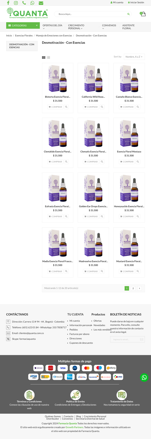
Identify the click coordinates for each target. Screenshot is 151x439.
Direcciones (75, 338)
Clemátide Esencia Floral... (57, 151)
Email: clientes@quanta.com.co (28, 333)
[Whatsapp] (32, 3)
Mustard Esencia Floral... (129, 261)
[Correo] (41, 3)
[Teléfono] (24, 3)
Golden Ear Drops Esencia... (93, 206)
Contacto (68, 416)
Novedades (99, 325)
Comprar (56, 107)
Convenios (109, 25)
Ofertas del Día (52, 25)
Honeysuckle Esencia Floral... (129, 206)
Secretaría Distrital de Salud (90, 419)
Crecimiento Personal (76, 27)
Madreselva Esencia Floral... (93, 261)
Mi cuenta (74, 321)
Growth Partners (74, 427)
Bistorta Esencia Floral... (57, 96)
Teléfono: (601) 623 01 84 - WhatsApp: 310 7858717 (39, 327)
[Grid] (43, 57)
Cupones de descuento (81, 343)
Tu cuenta (75, 314)
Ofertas (97, 321)
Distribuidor (52, 419)
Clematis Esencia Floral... (93, 151)
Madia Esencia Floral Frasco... (57, 261)
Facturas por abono (79, 334)
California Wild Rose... (93, 96)
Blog (78, 416)
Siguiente (139, 288)
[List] (48, 57)
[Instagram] (16, 3)
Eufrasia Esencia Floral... (57, 206)
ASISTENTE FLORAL (128, 27)
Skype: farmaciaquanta (24, 339)
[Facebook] (8, 3)
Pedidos (73, 330)
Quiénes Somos (53, 416)
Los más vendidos (102, 330)
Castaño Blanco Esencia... (129, 96)
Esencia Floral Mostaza (129, 151)
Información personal (80, 325)
